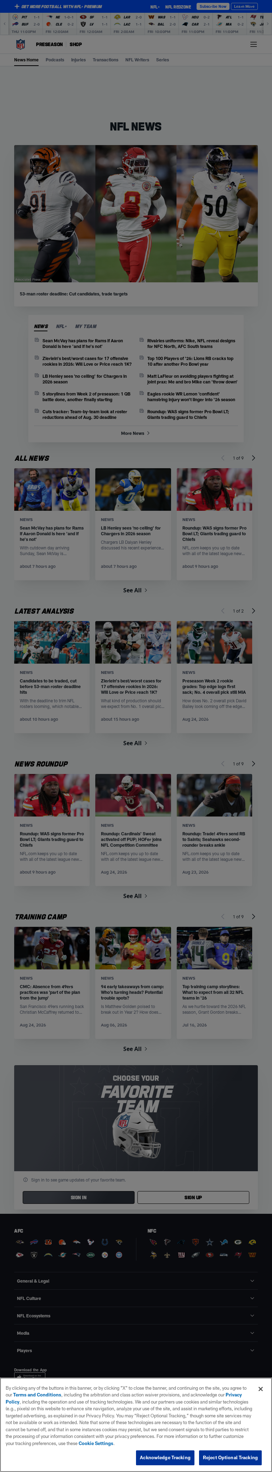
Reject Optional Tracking (230, 1457)
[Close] (260, 1389)
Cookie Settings (96, 1443)
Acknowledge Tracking (165, 1457)
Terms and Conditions (37, 1395)
